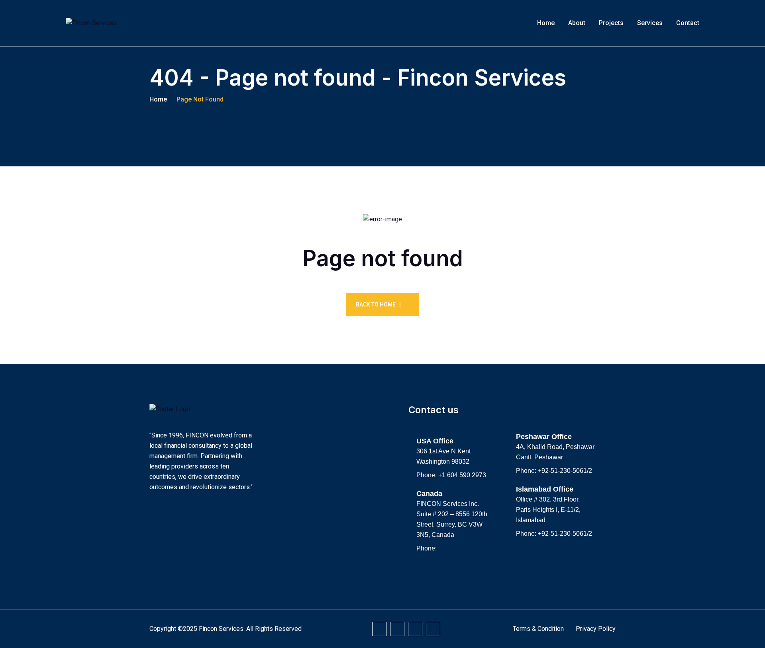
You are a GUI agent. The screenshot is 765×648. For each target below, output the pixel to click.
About (576, 23)
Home (546, 23)
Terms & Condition (538, 628)
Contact (687, 23)
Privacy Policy (596, 628)
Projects (611, 23)
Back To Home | (378, 304)
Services (650, 23)
